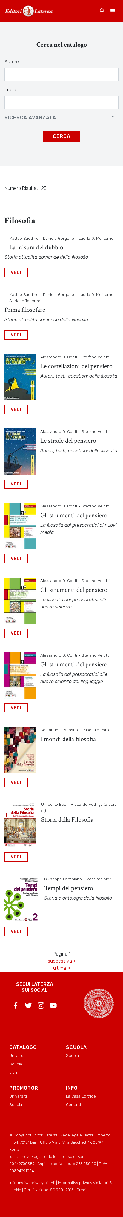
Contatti (73, 1104)
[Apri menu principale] (112, 11)
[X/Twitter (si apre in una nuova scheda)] (28, 1007)
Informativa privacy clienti (32, 1182)
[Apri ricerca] (102, 11)
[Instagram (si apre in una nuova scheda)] (41, 1007)
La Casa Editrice (81, 1096)
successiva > (62, 961)
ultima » (61, 968)
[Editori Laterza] (29, 11)
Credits (83, 1190)
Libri (13, 1072)
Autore (11, 61)
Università (18, 1055)
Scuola (15, 1064)
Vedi (16, 272)
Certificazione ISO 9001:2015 (49, 1190)
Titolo (10, 89)
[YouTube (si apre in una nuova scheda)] (53, 1007)
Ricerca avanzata (30, 117)
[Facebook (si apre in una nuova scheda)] (15, 1007)
